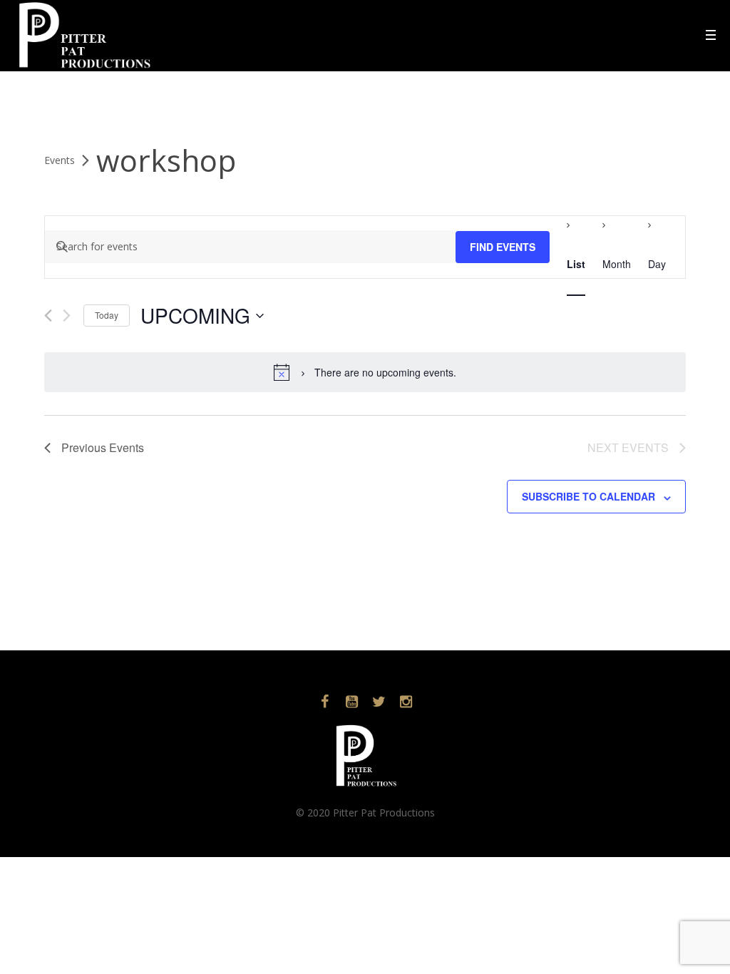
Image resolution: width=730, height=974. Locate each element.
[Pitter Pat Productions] (365, 755)
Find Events (502, 247)
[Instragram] (405, 701)
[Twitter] (378, 701)
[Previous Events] (48, 315)
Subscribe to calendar (588, 496)
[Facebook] (324, 701)
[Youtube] (351, 701)
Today (106, 315)
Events (59, 160)
